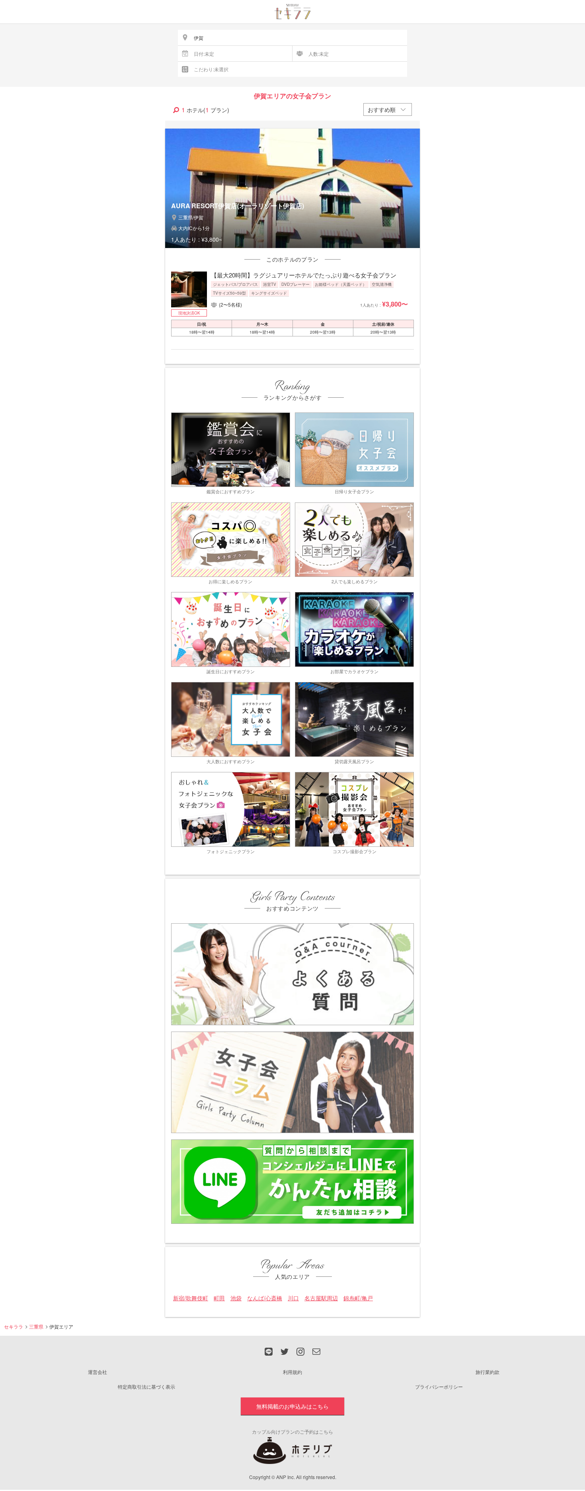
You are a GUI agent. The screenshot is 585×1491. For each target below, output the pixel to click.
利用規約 (292, 1371)
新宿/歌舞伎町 (190, 1298)
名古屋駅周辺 (321, 1298)
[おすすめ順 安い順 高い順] (387, 109)
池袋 (236, 1298)
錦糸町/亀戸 (358, 1298)
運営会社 (97, 1371)
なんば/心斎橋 (264, 1298)
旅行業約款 (487, 1371)
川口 (293, 1298)
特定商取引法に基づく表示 (146, 1386)
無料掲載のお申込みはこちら (292, 1406)
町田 (219, 1298)
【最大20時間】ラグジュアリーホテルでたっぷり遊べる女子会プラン (303, 275)
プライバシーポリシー (439, 1386)
